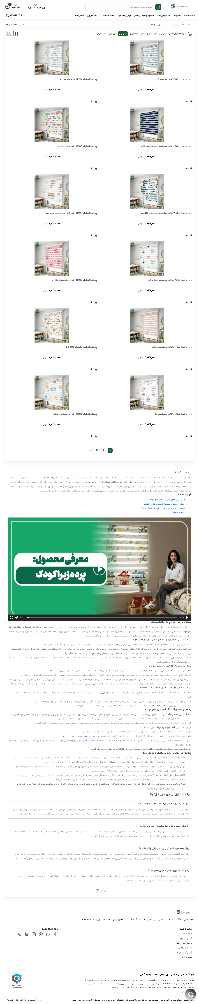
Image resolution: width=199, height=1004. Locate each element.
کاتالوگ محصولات (108, 15)
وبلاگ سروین (92, 15)
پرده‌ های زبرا (164, 757)
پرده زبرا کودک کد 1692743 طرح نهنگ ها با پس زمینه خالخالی (166, 146)
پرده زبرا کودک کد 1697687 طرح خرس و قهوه (173, 79)
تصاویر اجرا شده (163, 15)
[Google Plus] (41, 935)
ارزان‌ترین (123, 33)
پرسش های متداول (183, 943)
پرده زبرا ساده (84, 736)
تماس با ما (79, 15)
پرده (183, 25)
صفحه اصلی (186, 933)
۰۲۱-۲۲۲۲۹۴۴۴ (175, 919)
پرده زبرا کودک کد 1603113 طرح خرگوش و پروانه (172, 347)
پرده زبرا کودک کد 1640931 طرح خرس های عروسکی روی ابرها (71, 213)
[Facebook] (55, 935)
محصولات (177, 15)
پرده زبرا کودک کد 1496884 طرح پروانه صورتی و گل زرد (74, 280)
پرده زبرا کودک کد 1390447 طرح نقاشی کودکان (77, 146)
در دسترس (101, 33)
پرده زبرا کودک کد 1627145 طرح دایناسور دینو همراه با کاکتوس (166, 213)
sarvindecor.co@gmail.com (96, 919)
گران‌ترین (112, 33)
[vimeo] (19, 935)
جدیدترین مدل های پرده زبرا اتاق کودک (167, 499)
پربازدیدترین (159, 33)
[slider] (102, 617)
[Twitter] (48, 935)
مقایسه (185, 92)
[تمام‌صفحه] (11, 617)
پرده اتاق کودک (173, 25)
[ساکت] (16, 617)
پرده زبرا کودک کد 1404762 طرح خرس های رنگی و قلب (170, 280)
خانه (190, 25)
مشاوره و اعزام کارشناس (144, 15)
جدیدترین (134, 33)
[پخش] (187, 617)
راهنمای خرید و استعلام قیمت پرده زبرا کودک (164, 504)
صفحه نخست (189, 15)
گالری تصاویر (186, 938)
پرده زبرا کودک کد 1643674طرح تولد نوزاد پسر (78, 79)
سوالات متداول (178, 512)
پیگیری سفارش (124, 15)
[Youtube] (26, 936)
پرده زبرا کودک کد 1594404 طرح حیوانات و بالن (172, 414)
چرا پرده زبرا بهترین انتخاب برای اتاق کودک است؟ (163, 508)
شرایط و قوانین (185, 947)
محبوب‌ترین (146, 33)
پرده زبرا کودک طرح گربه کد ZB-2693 (81, 347)
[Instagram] (34, 935)
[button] (99, 569)
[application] (99, 569)
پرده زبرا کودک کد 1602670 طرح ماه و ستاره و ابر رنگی (75, 414)
